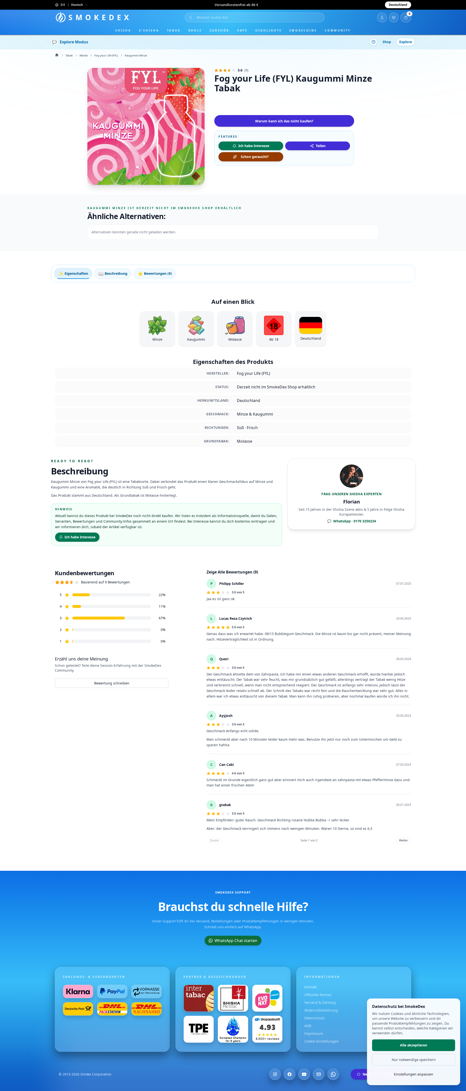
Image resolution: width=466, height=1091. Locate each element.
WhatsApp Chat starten (236, 940)
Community (338, 30)
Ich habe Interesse (80, 537)
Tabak (174, 30)
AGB (307, 1025)
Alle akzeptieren (413, 1045)
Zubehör (219, 30)
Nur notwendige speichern (414, 1059)
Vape (242, 30)
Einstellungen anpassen (413, 1074)
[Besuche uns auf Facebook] (289, 1074)
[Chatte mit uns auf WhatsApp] (333, 1074)
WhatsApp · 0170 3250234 (351, 521)
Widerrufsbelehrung (321, 1010)
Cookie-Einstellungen (321, 1041)
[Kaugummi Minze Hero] (146, 126)
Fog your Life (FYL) (106, 55)
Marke (84, 55)
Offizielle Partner (318, 994)
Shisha (123, 30)
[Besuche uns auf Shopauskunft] (267, 1029)
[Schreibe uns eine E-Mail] (319, 1074)
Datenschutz (314, 1018)
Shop (387, 41)
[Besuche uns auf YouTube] (304, 1074)
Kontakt (310, 987)
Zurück (214, 840)
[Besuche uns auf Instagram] (275, 1074)
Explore (405, 41)
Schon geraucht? (255, 156)
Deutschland (398, 5)
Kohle (195, 30)
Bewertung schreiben (111, 683)
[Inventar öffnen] (394, 17)
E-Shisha (149, 30)
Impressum (313, 1033)
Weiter (403, 840)
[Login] (382, 17)
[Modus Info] (373, 42)
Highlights (268, 30)
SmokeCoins (303, 30)
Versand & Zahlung (320, 1002)
